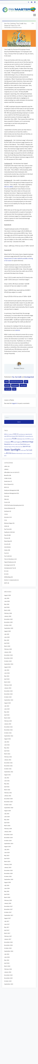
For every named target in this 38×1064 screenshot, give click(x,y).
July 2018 (6, 885)
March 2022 (7, 754)
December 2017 (8, 906)
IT (4, 520)
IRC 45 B (7, 385)
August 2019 (7, 846)
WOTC (5, 455)
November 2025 (8, 622)
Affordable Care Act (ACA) (11, 472)
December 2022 (8, 727)
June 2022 (7, 745)
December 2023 (8, 691)
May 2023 (6, 712)
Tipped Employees (9, 562)
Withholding (7, 577)
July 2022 (6, 742)
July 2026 (6, 598)
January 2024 (7, 688)
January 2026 (7, 616)
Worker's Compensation (10, 580)
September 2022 (8, 736)
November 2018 (8, 873)
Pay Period (7, 529)
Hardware (6, 511)
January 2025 (7, 652)
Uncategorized (29, 377)
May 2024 (6, 676)
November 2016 (8, 945)
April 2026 (6, 607)
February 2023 (8, 721)
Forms (6, 502)
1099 (5, 469)
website (17, 330)
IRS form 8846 (8, 187)
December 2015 (8, 975)
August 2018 (7, 882)
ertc (11, 439)
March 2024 (7, 682)
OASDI (16, 444)
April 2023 (6, 715)
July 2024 (6, 670)
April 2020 (6, 822)
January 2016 (7, 972)
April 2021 (6, 786)
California (11, 434)
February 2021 (8, 792)
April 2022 (6, 751)
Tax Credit (18, 377)
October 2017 (7, 912)
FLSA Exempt (19, 439)
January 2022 (7, 760)
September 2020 (8, 807)
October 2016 (7, 948)
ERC (9, 439)
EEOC (23, 436)
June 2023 (7, 709)
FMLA (24, 439)
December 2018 (8, 870)
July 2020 (6, 813)
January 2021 (7, 795)
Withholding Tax (20, 453)
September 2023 (8, 700)
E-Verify (20, 436)
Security (6, 544)
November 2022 (8, 730)
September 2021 (8, 772)
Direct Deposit (12, 436)
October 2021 (7, 769)
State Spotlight (12, 449)
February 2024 (8, 685)
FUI (26, 439)
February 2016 (8, 969)
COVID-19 (15, 434)
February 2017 (8, 936)
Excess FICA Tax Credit (16, 381)
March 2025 (7, 646)
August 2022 (7, 739)
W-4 (11, 453)
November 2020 (8, 801)
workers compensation (27, 453)
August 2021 (7, 775)
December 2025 (8, 619)
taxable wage (23, 450)
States (6, 550)
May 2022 (6, 748)
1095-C (6, 466)
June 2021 (7, 780)
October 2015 (7, 981)
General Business (8, 508)
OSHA (19, 444)
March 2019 (7, 861)
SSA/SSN (6, 547)
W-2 (7, 453)
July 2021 (6, 777)
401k (5, 434)
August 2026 (7, 595)
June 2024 (7, 673)
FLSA (14, 438)
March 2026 (7, 610)
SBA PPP (25, 446)
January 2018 (7, 903)
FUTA (28, 439)
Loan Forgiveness (18, 442)
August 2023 (7, 703)
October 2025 (7, 625)
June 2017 (7, 924)
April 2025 (6, 643)
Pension (6, 538)
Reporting (7, 541)
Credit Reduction (22, 434)
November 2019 (8, 837)
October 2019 (7, 840)
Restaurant (15, 385)
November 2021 (8, 766)
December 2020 (8, 798)
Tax (13, 377)
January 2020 (7, 831)
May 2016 (6, 960)
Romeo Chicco (19, 368)
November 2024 (8, 658)
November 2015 (8, 978)
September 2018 (8, 879)
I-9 (4, 442)
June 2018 (7, 888)
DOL (17, 436)
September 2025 (8, 628)
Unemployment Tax (9, 568)
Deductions (7, 481)
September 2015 (8, 984)
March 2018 (7, 897)
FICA (26, 381)
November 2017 (8, 909)
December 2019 (8, 834)
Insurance (8, 442)
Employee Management (10, 490)
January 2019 (7, 867)
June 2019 (7, 852)
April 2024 (6, 679)
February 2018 (8, 900)
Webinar (14, 453)
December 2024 (8, 655)
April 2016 (6, 963)
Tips (14, 389)
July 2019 (6, 849)
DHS (8, 436)
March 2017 (7, 933)
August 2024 (7, 667)
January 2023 (7, 724)
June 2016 (7, 957)
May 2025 (6, 640)
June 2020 (7, 816)
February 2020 (8, 828)
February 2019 (8, 864)
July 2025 (6, 634)
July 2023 (6, 706)
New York (13, 444)
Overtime (23, 444)
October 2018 (7, 876)
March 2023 (7, 718)
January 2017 (7, 939)
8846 (6, 381)
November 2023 (8, 694)
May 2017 (6, 927)
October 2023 (7, 697)
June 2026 (7, 601)
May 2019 (6, 855)
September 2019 (8, 843)
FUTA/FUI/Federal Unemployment (13, 505)
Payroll (6, 535)
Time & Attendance (9, 559)
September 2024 (8, 664)
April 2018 (6, 894)
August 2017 (7, 918)
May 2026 (6, 604)
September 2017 (8, 915)
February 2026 (8, 613)
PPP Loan (14, 446)
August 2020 (7, 810)
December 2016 (8, 942)
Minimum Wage (27, 442)
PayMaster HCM (8, 532)
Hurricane (32, 439)
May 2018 (6, 891)
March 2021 (7, 789)
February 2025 (8, 649)
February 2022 (8, 757)
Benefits (6, 475)
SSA (29, 446)
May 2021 (6, 783)
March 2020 (7, 825)
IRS (12, 441)
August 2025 (7, 631)
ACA (7, 434)
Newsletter (7, 444)
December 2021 (8, 763)
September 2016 (8, 951)
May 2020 (6, 819)
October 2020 (7, 804)
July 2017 (6, 921)
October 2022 (7, 733)
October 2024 (7, 661)
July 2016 (6, 954)
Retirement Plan (19, 446)
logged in (14, 403)
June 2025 (7, 637)
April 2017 (6, 930)
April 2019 (6, 858)
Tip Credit (7, 389)
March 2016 (7, 966)
